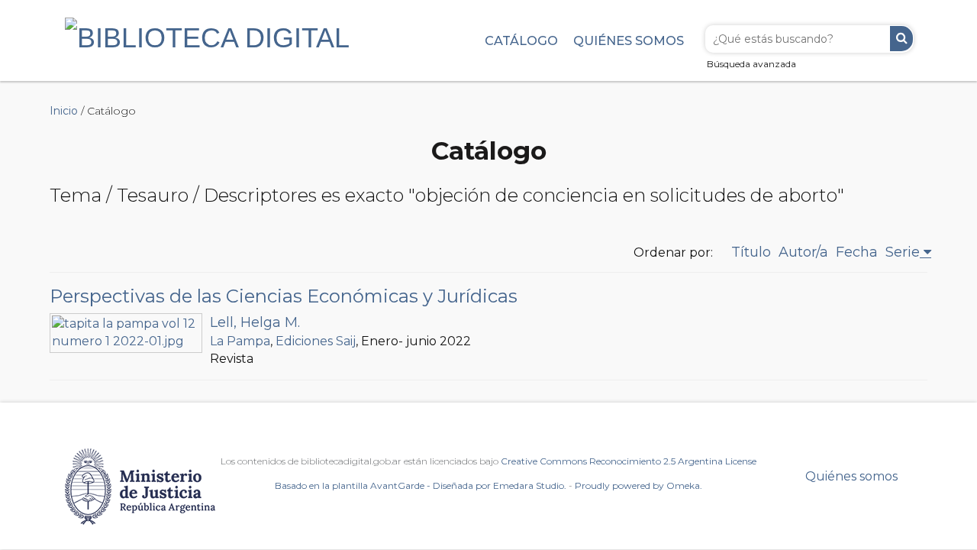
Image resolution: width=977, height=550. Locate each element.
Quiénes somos (628, 40)
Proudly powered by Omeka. (638, 485)
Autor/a (803, 252)
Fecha (857, 252)
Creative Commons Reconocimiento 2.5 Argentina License (628, 461)
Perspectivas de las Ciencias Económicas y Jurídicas (284, 296)
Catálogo (521, 40)
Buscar (901, 38)
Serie (902, 252)
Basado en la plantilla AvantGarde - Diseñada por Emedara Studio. (420, 485)
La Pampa (240, 341)
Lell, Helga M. (255, 322)
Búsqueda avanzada (751, 64)
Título (751, 252)
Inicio (64, 111)
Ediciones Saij (316, 341)
